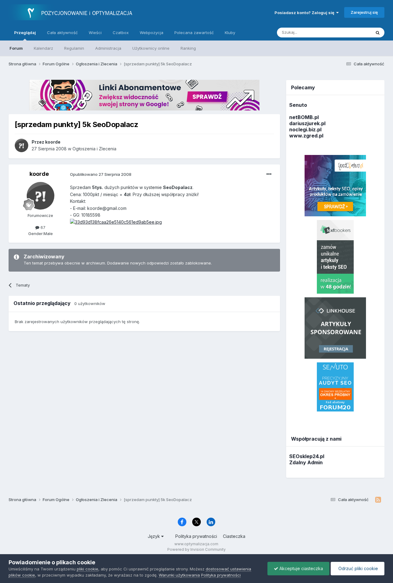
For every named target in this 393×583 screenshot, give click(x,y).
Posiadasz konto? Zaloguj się (305, 12)
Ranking (188, 48)
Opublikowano (100, 174)
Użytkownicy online (150, 48)
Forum (16, 48)
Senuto (298, 105)
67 (42, 227)
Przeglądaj (25, 32)
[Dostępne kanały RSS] (378, 500)
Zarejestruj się (364, 12)
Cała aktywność (62, 32)
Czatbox (121, 32)
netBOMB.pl (304, 117)
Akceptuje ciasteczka (300, 568)
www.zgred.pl (306, 136)
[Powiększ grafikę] (116, 221)
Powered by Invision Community (196, 549)
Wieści (95, 32)
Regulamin (74, 48)
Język (154, 536)
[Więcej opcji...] (269, 174)
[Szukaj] (377, 32)
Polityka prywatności (196, 536)
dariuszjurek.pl (307, 123)
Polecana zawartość (194, 32)
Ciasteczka (234, 536)
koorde (39, 174)
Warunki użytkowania (179, 575)
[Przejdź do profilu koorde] (21, 145)
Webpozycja (151, 32)
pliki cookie (87, 568)
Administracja (108, 48)
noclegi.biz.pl (305, 129)
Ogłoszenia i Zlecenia (94, 148)
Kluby (230, 32)
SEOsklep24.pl (306, 456)
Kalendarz (43, 48)
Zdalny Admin (306, 462)
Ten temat (353, 32)
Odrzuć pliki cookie (357, 568)
